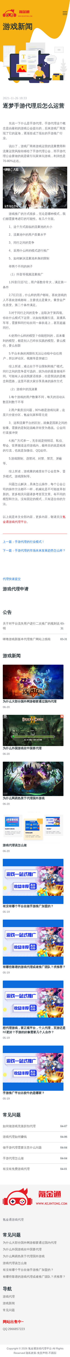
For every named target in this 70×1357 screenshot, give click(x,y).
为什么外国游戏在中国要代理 (22, 748)
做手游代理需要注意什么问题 (22, 1147)
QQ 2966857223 (14, 1329)
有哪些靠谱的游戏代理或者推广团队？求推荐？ (34, 967)
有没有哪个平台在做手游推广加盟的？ (28, 906)
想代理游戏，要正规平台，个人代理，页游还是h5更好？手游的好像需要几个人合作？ (34, 1030)
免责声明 (42, 1352)
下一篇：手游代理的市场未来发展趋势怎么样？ (34, 550)
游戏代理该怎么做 (15, 845)
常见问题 (9, 1310)
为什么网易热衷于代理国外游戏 (24, 798)
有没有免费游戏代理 (16, 1168)
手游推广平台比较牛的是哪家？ (24, 1093)
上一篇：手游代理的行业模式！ (24, 541)
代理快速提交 (12, 578)
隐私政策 (31, 1352)
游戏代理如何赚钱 (15, 1136)
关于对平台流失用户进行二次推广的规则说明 (31, 626)
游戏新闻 (9, 1303)
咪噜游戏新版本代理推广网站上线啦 (27, 639)
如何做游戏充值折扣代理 (19, 1126)
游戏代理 (9, 1296)
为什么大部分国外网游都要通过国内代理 (30, 701)
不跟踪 (52, 1352)
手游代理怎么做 (13, 1158)
